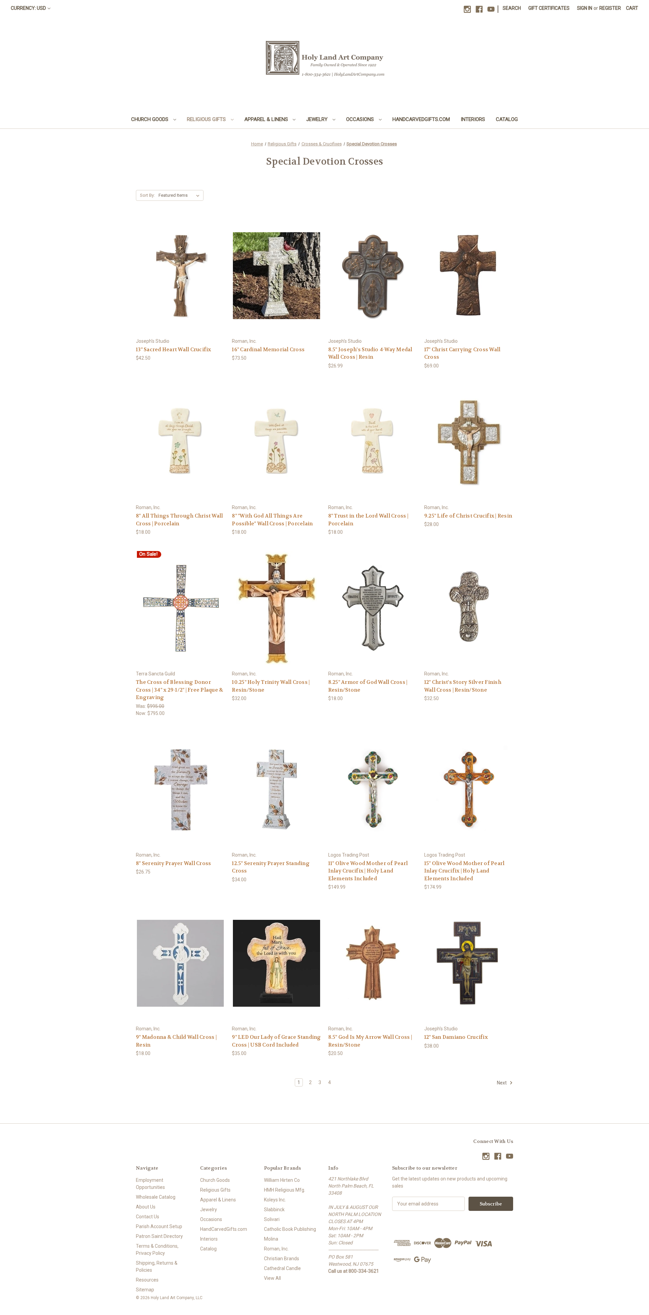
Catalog (507, 119)
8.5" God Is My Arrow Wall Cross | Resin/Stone (370, 1041)
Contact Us (147, 1216)
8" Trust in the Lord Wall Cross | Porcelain (368, 519)
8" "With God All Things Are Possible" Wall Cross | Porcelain (272, 519)
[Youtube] (491, 9)
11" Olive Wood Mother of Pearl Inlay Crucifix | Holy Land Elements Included (368, 871)
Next (502, 1082)
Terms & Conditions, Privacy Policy (157, 1249)
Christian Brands (281, 1258)
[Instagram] (467, 9)
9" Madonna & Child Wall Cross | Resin (176, 1041)
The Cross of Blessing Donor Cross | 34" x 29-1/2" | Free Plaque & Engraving (179, 690)
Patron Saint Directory (159, 1236)
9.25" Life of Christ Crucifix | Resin (468, 515)
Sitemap (145, 1289)
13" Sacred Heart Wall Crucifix (173, 349)
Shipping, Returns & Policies (156, 1266)
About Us (145, 1207)
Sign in (584, 8)
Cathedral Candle (282, 1268)
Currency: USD (28, 8)
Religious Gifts (207, 119)
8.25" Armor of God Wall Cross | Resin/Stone (368, 686)
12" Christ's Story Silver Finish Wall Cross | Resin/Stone (462, 686)
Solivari (272, 1219)
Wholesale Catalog (155, 1197)
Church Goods (150, 119)
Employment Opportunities (150, 1183)
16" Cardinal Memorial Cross (268, 349)
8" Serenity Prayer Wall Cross (173, 863)
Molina (271, 1239)
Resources (147, 1280)
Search (512, 8)
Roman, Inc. (276, 1248)
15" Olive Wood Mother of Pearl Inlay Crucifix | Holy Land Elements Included (464, 871)
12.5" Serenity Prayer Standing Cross (271, 867)
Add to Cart (180, 287)
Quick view (179, 263)
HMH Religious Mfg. (284, 1190)
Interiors (473, 119)
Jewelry (317, 119)
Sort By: (147, 195)
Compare (178, 276)
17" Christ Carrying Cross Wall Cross (462, 353)
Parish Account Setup (159, 1226)
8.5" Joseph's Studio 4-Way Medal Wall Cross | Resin (370, 353)
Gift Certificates (549, 8)
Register (610, 8)
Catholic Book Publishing (290, 1229)
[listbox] (180, 195)
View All (272, 1278)
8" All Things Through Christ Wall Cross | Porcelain (179, 519)
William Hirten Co (282, 1180)
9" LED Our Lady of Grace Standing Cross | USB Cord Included (276, 1041)
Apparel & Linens (266, 119)
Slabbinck (274, 1209)
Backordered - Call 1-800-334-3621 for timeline (180, 975)
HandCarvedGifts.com (421, 119)
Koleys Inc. (275, 1199)
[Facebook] (479, 9)
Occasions (360, 119)
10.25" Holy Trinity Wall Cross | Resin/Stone (271, 686)
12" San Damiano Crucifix (456, 1037)
